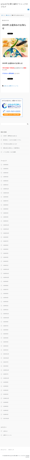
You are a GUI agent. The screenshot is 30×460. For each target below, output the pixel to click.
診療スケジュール (13, 85)
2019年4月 (5, 390)
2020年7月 (5, 374)
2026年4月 (5, 172)
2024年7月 (5, 241)
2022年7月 (5, 325)
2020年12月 (6, 370)
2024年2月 (5, 261)
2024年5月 (5, 249)
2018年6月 (5, 406)
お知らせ (6, 85)
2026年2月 (5, 180)
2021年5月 (5, 366)
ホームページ (3, 449)
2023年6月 (5, 293)
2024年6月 (5, 245)
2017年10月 (6, 418)
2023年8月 (5, 285)
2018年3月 (5, 414)
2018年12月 (6, 398)
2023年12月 (6, 269)
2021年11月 (6, 358)
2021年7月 (5, 362)
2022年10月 (6, 317)
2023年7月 (5, 289)
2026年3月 (5, 176)
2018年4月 (5, 410)
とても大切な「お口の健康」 (10, 152)
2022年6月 (5, 329)
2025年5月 (5, 209)
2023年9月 (5, 281)
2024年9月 (5, 237)
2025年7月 (5, 200)
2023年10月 (6, 277)
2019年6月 (5, 386)
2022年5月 (5, 333)
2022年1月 (5, 350)
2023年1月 (5, 309)
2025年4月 (5, 213)
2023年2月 (5, 305)
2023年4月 (5, 297)
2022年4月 (5, 337)
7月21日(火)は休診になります (10, 144)
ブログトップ (11, 449)
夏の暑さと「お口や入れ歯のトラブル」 (12, 140)
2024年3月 (5, 257)
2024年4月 (5, 253)
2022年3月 (5, 341)
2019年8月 (5, 382)
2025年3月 (5, 217)
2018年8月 (5, 402)
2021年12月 (6, 354)
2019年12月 (6, 378)
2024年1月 (5, 265)
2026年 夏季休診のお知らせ (10, 135)
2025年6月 (5, 205)
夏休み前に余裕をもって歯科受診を (11, 148)
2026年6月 (5, 168)
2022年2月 (5, 346)
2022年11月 (6, 313)
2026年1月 (5, 184)
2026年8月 (5, 164)
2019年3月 (5, 394)
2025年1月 (5, 221)
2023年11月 (6, 273)
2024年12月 (6, 225)
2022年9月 (5, 321)
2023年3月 (5, 301)
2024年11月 (6, 229)
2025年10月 (6, 192)
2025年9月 (5, 196)
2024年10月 (6, 233)
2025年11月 (6, 188)
